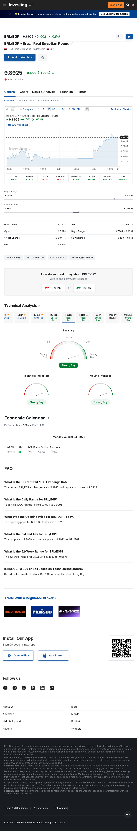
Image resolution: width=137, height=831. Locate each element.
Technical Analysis (20, 305)
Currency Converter (48, 100)
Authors (7, 728)
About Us (8, 706)
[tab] (21, 317)
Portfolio (76, 721)
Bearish (56, 287)
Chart (24, 92)
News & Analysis (43, 92)
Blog (74, 706)
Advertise (8, 713)
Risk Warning (60, 808)
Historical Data (26, 100)
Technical (66, 92)
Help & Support (12, 721)
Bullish (87, 287)
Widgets (76, 728)
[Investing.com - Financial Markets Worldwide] (21, 5)
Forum (82, 92)
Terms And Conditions (16, 808)
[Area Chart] (13, 109)
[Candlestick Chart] (8, 109)
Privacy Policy (41, 808)
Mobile (75, 713)
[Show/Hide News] (87, 109)
